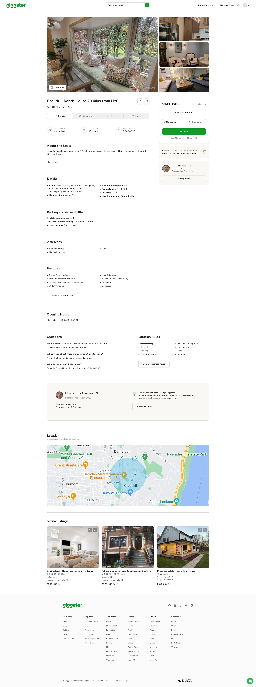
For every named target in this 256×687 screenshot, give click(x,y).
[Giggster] (16, 5)
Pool (130, 630)
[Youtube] (186, 605)
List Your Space (227, 5)
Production (110, 630)
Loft (173, 638)
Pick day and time (184, 112)
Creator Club (68, 638)
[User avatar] (245, 5)
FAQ (86, 626)
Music (173, 621)
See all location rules (154, 363)
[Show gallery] (102, 54)
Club (130, 638)
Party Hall (175, 643)
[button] (250, 681)
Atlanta (153, 630)
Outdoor (174, 626)
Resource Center (92, 638)
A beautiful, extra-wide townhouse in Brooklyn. (126, 571)
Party (108, 621)
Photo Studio (133, 621)
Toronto (153, 651)
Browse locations (206, 5)
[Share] (140, 101)
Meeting (109, 647)
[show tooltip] (195, 138)
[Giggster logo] (72, 605)
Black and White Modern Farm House (176, 571)
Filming (109, 643)
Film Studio (132, 634)
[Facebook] (169, 605)
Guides (66, 630)
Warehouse (133, 655)
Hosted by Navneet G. (182, 166)
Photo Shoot (111, 626)
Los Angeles (155, 621)
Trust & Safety (91, 643)
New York (154, 626)
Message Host (184, 178)
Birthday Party (112, 638)
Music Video (111, 655)
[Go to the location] (73, 547)
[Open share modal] (90, 530)
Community (89, 630)
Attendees (170, 122)
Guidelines (89, 634)
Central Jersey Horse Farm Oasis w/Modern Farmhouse (69, 571)
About (65, 621)
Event (108, 634)
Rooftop (174, 630)
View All (110, 660)
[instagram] (175, 605)
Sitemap (119, 680)
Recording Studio (135, 651)
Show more (52, 162)
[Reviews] (192, 605)
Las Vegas (154, 655)
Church (131, 643)
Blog (65, 626)
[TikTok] (180, 605)
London (153, 643)
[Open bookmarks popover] (146, 101)
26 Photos (59, 87)
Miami (152, 638)
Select (65, 634)
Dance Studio (133, 647)
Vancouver (154, 647)
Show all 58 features (62, 295)
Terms (100, 680)
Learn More (171, 398)
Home (130, 626)
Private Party (111, 651)
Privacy (109, 680)
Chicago (153, 634)
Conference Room (179, 634)
